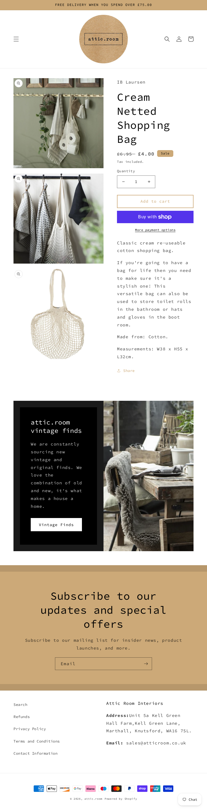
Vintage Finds (56, 524)
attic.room (93, 798)
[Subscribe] (146, 663)
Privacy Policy (29, 728)
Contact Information (35, 753)
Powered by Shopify (121, 798)
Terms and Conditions (36, 741)
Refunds (21, 716)
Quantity (126, 171)
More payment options (155, 230)
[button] (16, 39)
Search (20, 704)
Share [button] (129, 370)
